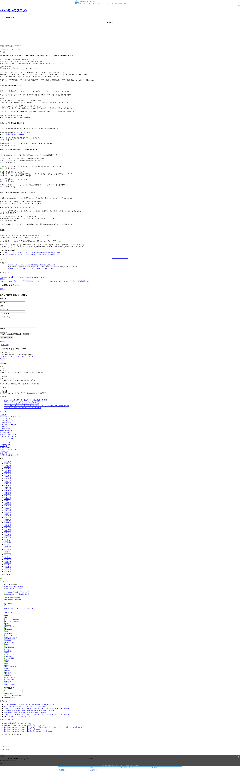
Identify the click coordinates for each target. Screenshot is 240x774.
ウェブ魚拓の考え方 (127, 768)
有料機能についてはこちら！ (88, 1)
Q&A (91, 768)
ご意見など (93, 770)
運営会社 (61, 770)
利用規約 (154, 768)
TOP (60, 768)
